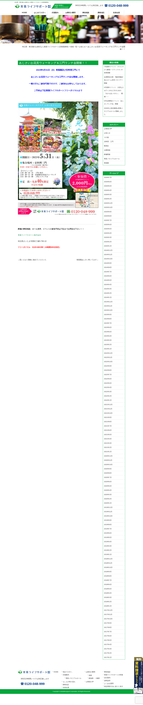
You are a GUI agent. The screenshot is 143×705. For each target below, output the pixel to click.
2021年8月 (108, 421)
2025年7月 (108, 220)
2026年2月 (108, 199)
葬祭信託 (101, 12)
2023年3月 (108, 340)
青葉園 (106, 163)
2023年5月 (108, 332)
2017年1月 (108, 657)
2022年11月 (108, 357)
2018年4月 (108, 593)
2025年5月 (108, 229)
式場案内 (55, 12)
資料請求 (107, 680)
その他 (106, 137)
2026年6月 (108, 182)
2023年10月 (108, 310)
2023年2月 (108, 344)
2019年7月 (108, 529)
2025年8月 (108, 216)
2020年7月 (108, 477)
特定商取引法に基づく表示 (113, 686)
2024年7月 (108, 272)
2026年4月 (108, 190)
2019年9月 (108, 520)
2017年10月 (108, 619)
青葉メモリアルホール (112, 159)
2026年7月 (108, 177)
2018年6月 (108, 584)
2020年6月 (108, 481)
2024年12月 (108, 250)
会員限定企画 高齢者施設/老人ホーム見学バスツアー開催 (113, 80)
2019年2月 (108, 550)
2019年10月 (108, 516)
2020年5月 (108, 486)
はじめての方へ (40, 12)
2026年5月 (108, 186)
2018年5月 (108, 589)
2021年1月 (108, 451)
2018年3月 (108, 597)
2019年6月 (108, 533)
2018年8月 (108, 576)
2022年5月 (108, 383)
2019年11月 (108, 511)
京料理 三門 (108, 141)
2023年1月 (108, 349)
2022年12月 (108, 353)
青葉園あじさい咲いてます (87, 260)
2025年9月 (108, 212)
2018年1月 (108, 606)
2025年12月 (108, 203)
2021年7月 (108, 426)
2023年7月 (108, 323)
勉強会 (106, 146)
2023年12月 (108, 302)
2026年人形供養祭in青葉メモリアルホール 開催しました (113, 111)
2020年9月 (108, 469)
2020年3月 (108, 494)
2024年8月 (108, 267)
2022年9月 (108, 366)
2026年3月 (108, 194)
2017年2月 (108, 653)
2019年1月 (108, 554)
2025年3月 (108, 237)
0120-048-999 (118, 5)
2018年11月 (108, 563)
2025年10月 (108, 207)
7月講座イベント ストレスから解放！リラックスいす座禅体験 (114, 70)
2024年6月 (108, 276)
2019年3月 (108, 546)
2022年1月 (108, 400)
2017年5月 (108, 640)
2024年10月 (108, 259)
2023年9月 (108, 314)
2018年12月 (108, 559)
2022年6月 (108, 379)
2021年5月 (108, 434)
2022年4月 (108, 387)
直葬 (90, 675)
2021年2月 (108, 447)
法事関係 (107, 150)
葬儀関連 (107, 154)
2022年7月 (108, 374)
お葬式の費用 (70, 12)
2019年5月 (108, 537)
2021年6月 (108, 430)
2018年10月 (108, 567)
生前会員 (116, 12)
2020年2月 (108, 499)
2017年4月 (108, 644)
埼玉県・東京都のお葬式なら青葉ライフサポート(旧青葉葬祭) (33, 6)
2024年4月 (108, 284)
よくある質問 (109, 683)
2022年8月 (108, 370)
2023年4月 (108, 336)
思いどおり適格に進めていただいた (32, 260)
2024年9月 (108, 263)
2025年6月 (108, 224)
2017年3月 (108, 649)
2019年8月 (108, 524)
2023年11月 (108, 306)
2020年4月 (108, 490)
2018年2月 (108, 602)
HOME (24, 12)
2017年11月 (108, 614)
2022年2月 (108, 396)
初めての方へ (67, 672)
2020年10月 (108, 464)
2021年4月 (108, 439)
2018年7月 (108, 580)
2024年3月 (108, 289)
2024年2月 (108, 293)
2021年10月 (108, 413)
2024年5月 (108, 280)
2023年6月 (108, 327)
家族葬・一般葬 (94, 678)
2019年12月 (108, 507)
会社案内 (107, 678)
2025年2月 (108, 242)
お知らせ (107, 133)
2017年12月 (108, 610)
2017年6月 (108, 636)
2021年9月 (108, 417)
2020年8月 (108, 473)
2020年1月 (108, 503)
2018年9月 (108, 571)
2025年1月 (108, 246)
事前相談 (85, 12)
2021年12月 (108, 404)
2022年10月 (108, 361)
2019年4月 (108, 541)
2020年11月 (108, 460)
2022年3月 (108, 391)
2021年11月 (108, 409)
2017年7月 (108, 632)
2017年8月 (108, 627)
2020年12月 (108, 456)
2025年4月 (108, 233)
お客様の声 (108, 129)
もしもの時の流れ (69, 682)
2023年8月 (108, 319)
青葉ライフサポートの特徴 (113, 675)
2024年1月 (108, 297)
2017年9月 (108, 623)
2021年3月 (108, 443)
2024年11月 (108, 254)
